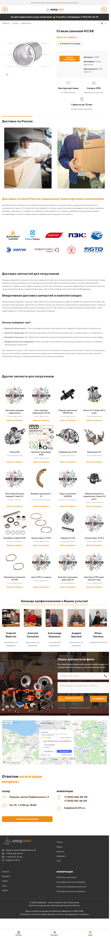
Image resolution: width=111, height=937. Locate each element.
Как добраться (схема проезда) (71, 882)
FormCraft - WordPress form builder (74, 708)
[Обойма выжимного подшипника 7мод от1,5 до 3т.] (94, 478)
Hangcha (6, 876)
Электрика (17, 541)
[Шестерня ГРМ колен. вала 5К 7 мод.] (94, 562)
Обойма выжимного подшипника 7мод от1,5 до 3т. (94, 496)
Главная (5, 23)
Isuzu (4, 886)
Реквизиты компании (27, 819)
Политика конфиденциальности (71, 887)
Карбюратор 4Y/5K (68, 452)
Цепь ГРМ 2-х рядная (41, 577)
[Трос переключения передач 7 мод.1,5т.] (14, 478)
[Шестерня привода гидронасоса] (14, 395)
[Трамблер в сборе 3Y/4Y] (14, 523)
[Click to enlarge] (7, 75)
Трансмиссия (71, 500)
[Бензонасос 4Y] (94, 436)
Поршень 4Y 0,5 (68, 538)
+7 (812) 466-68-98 (89, 17)
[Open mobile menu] (5, 9)
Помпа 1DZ (15, 452)
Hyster (5, 881)
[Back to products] (102, 23)
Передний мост (44, 500)
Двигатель (26, 23)
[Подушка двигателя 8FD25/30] (67, 395)
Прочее (18, 500)
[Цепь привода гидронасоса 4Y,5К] (41, 395)
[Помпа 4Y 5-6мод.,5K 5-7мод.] (94, 395)
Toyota (15, 23)
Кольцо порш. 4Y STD (41, 538)
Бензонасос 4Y (94, 452)
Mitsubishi (61, 856)
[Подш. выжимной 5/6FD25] (67, 478)
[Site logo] (54, 9)
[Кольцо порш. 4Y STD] (41, 523)
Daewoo (5, 872)
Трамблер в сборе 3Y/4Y (14, 538)
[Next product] (105, 23)
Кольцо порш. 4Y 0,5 (94, 538)
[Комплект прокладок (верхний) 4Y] (67, 562)
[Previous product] (98, 23)
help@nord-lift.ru (13, 860)
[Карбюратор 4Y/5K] (67, 436)
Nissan (59, 847)
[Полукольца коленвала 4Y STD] (14, 562)
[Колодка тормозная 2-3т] (41, 478)
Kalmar (5, 890)
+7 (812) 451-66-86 (14, 857)
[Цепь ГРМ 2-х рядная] (41, 562)
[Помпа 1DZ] (14, 436)
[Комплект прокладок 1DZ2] (41, 436)
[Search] (104, 9)
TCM (58, 861)
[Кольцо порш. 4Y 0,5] (94, 523)
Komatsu (60, 851)
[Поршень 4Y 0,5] (67, 523)
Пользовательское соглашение (71, 891)
